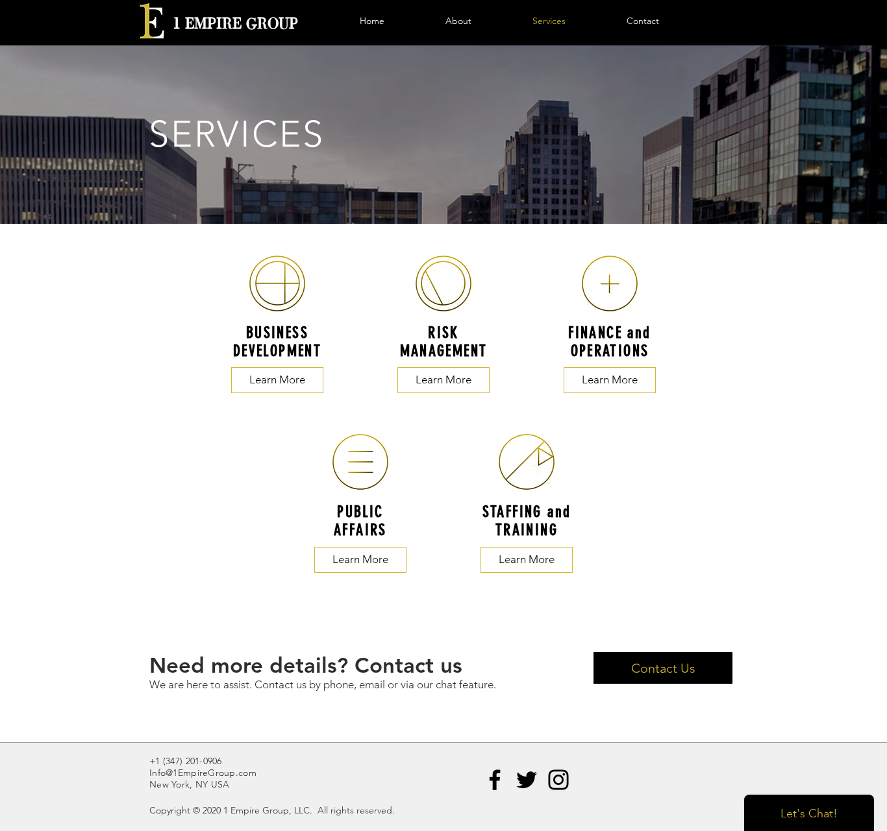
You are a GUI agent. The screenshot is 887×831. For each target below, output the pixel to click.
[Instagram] (558, 779)
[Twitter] (526, 779)
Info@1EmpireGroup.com (202, 772)
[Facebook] (494, 779)
